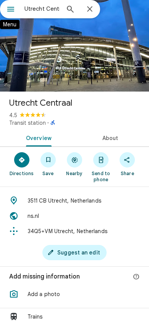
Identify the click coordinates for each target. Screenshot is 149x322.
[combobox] (42, 8)
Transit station (27, 122)
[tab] (37, 137)
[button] (74, 294)
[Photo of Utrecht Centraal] (74, 46)
